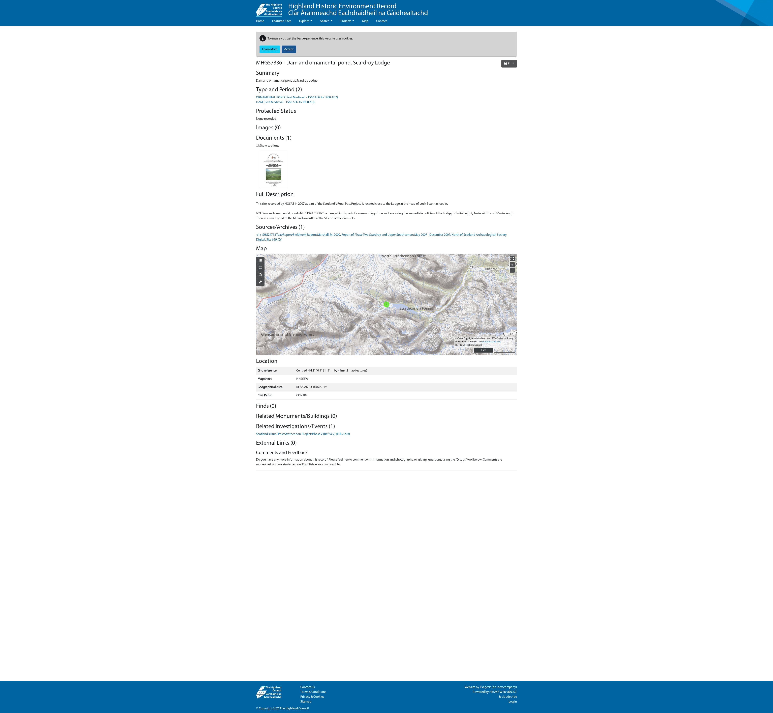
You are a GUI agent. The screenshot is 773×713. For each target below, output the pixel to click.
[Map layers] (260, 261)
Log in (512, 701)
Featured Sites (281, 21)
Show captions (269, 145)
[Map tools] (260, 282)
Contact (381, 21)
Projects (346, 21)
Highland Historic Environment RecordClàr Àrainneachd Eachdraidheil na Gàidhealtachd (358, 10)
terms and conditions (491, 342)
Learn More (269, 49)
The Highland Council (294, 708)
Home (260, 21)
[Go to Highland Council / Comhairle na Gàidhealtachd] (269, 8)
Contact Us (307, 687)
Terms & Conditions (313, 692)
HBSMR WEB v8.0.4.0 (503, 692)
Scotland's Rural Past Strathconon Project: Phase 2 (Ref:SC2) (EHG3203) (303, 434)
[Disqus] (386, 524)
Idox (500, 687)
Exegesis (485, 687)
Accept (288, 49)
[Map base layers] (260, 268)
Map (365, 21)
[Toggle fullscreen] (512, 258)
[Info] (260, 275)
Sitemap (305, 701)
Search (325, 21)
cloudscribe (509, 696)
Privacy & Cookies (312, 696)
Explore (304, 21)
